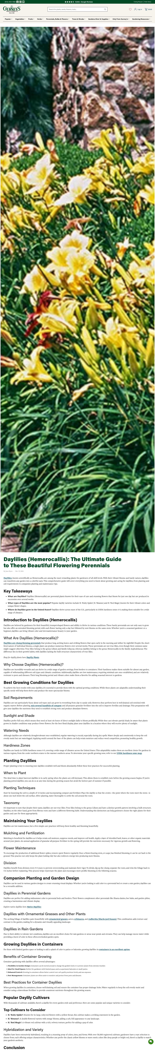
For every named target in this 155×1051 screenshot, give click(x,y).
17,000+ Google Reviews (84, 2)
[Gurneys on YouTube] (23, 2)
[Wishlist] (130, 9)
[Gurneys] (11, 9)
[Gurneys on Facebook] (17, 2)
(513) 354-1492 (10, 2)
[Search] (105, 9)
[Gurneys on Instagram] (20, 2)
